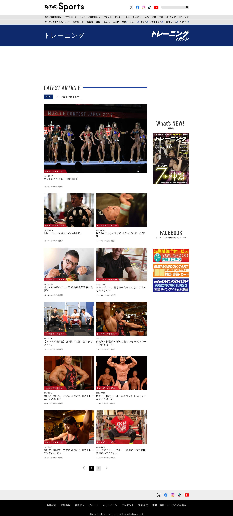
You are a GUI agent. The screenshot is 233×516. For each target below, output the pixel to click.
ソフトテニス (155, 22)
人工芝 (116, 22)
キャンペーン (110, 505)
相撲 (154, 17)
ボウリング (183, 17)
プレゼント (128, 505)
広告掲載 (65, 505)
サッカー (133, 22)
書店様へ (79, 505)
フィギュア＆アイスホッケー (57, 22)
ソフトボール (71, 17)
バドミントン (170, 22)
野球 (124, 22)
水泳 (147, 17)
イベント (94, 505)
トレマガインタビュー (67, 96)
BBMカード (78, 22)
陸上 (127, 17)
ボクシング (171, 17)
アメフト (118, 17)
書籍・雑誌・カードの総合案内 (169, 505)
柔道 (161, 17)
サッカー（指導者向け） (90, 17)
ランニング (137, 17)
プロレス (108, 17)
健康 (98, 22)
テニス (143, 22)
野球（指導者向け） (53, 17)
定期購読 (143, 505)
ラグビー (183, 22)
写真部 (90, 22)
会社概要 (51, 505)
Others (107, 22)
